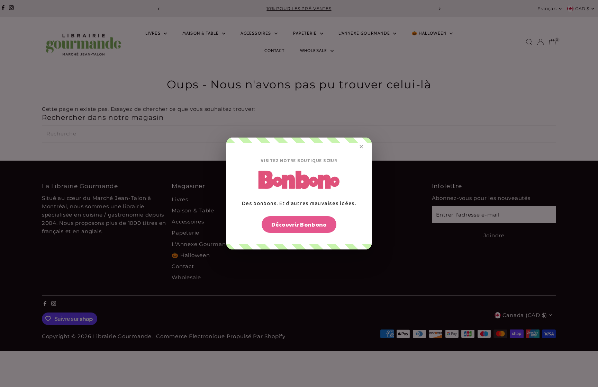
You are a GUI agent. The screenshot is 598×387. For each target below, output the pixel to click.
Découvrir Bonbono (298, 224)
